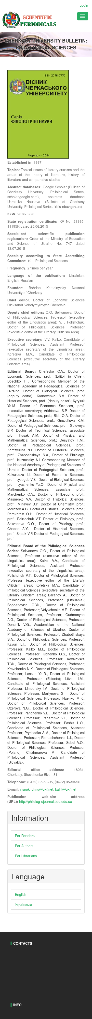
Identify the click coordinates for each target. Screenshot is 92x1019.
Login (83, 5)
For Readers (25, 835)
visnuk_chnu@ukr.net (36, 789)
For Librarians (26, 855)
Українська (23, 904)
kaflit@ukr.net (65, 789)
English (20, 894)
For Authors (24, 845)
